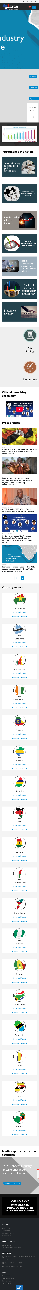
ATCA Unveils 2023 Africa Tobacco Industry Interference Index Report (18, 510)
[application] (19, 409)
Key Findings (30, 349)
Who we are (6, 1228)
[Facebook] (20, 1)
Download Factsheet (19, 616)
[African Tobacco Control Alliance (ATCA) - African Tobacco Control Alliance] (10, 7)
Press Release (33, 87)
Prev (16, 578)
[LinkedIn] (35, 1)
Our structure (6, 1236)
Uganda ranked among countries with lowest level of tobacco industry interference (19, 451)
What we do (6, 1231)
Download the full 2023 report (12, 1183)
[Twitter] (23, 1)
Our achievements (8, 1233)
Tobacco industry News (9, 1281)
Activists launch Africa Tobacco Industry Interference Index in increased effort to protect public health (17, 539)
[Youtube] (27, 1)
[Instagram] (31, 1)
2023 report (33, 76)
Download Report (19, 612)
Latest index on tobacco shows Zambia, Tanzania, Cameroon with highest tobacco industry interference (17, 481)
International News (8, 1278)
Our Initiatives (6, 1245)
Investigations (6, 1283)
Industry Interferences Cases (11, 1248)
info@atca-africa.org (15, 1267)
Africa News (6, 1276)
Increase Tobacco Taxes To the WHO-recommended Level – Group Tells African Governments (19, 569)
